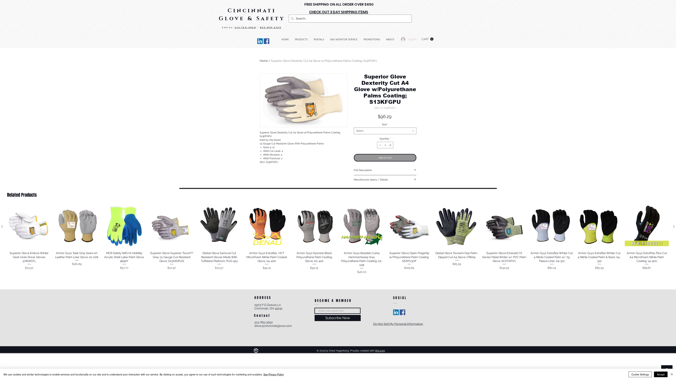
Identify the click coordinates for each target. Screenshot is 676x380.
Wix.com (380, 350)
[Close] (672, 374)
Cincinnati (252, 10)
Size (385, 124)
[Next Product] (674, 226)
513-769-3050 (245, 27)
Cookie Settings (640, 374)
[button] (427, 39)
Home (264, 60)
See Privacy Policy (273, 374)
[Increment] (390, 145)
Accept (661, 374)
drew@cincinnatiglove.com (273, 326)
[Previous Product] (2, 226)
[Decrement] (380, 145)
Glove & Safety (252, 18)
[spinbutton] (385, 145)
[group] (338, 239)
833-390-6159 (270, 27)
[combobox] (385, 131)
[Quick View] (29, 227)
